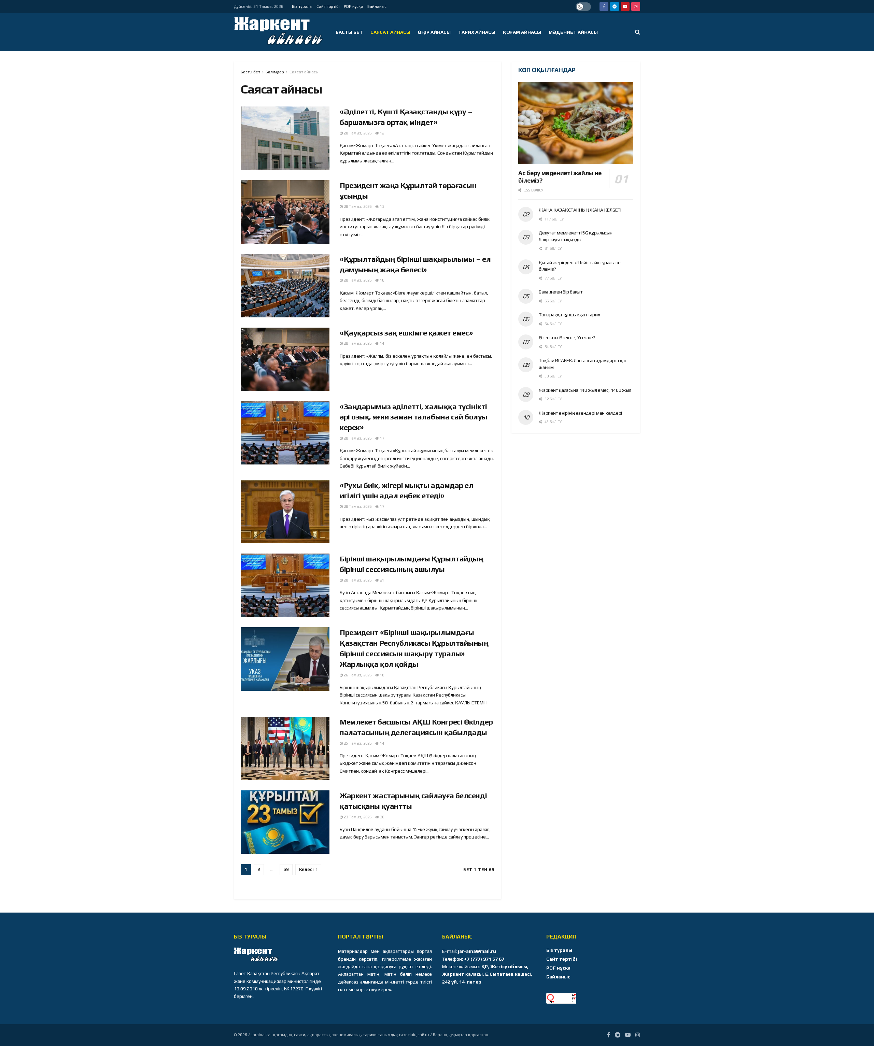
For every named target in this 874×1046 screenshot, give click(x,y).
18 (381, 675)
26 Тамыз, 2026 (357, 675)
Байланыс (376, 6)
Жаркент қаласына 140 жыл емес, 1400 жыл (585, 390)
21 (381, 580)
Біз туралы (302, 6)
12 (381, 133)
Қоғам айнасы (522, 32)
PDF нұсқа (353, 6)
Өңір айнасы (434, 32)
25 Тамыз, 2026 (357, 743)
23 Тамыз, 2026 (357, 817)
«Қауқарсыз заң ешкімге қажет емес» (406, 332)
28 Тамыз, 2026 (357, 133)
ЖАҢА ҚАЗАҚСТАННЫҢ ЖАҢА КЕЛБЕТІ (580, 210)
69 (286, 869)
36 (381, 817)
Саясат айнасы (390, 32)
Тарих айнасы (476, 32)
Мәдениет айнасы (573, 32)
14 (381, 343)
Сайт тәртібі (328, 6)
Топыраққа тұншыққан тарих (569, 314)
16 (381, 280)
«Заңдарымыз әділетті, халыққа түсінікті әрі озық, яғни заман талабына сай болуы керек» (414, 417)
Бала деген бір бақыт (560, 292)
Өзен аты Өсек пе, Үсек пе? (567, 337)
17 (381, 438)
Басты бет (349, 32)
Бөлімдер (275, 72)
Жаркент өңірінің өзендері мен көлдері (580, 413)
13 (381, 206)
